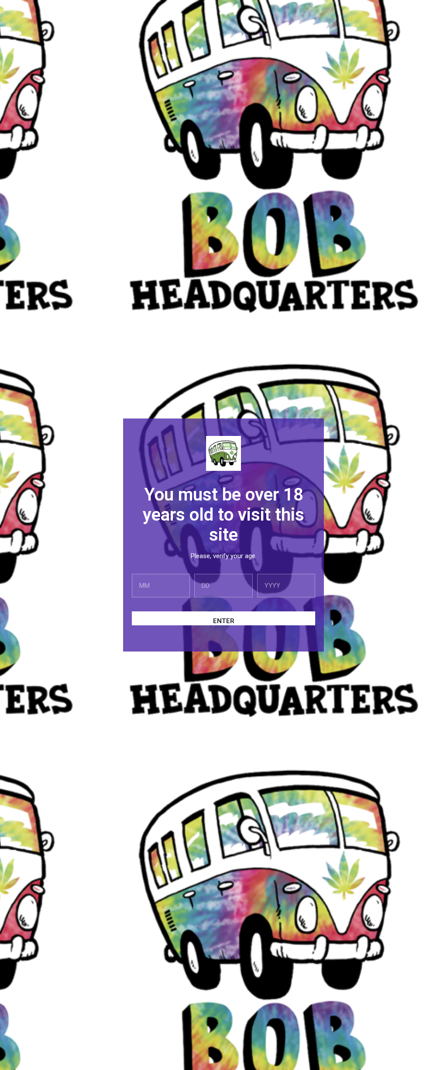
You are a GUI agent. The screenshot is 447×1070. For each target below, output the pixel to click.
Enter (223, 621)
